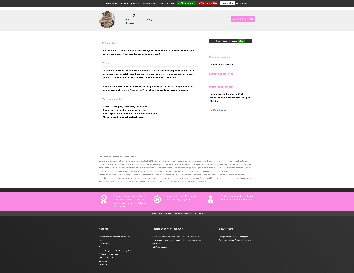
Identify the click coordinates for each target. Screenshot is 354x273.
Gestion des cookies (107, 257)
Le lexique (103, 264)
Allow (241, 41)
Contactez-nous (105, 261)
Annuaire (102, 237)
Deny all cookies (208, 3)
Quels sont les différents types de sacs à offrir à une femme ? (183, 182)
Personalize (227, 3)
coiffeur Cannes (218, 110)
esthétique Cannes (159, 247)
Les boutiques (104, 244)
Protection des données (108, 254)
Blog (101, 247)
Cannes (131, 23)
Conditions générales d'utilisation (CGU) (115, 250)
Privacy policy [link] (242, 3)
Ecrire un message (244, 19)
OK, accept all (187, 3)
